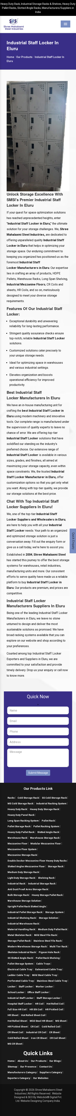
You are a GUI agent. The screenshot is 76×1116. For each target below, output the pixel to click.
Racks (11, 797)
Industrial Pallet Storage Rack (25, 912)
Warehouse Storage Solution (24, 900)
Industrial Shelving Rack (22, 918)
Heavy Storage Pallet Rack (47, 895)
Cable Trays (43, 963)
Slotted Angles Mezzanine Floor (26, 866)
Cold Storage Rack (28, 797)
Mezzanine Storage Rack (22, 855)
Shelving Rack (46, 877)
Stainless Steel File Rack (47, 940)
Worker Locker (44, 986)
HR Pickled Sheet (17, 1026)
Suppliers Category (50, 1072)
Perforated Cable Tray (21, 980)
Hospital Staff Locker (20, 1003)
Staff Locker (26, 986)
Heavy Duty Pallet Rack (21, 832)
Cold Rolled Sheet (18, 1038)
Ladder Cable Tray (18, 975)
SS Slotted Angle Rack (20, 958)
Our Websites (40, 1078)
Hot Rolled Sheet (17, 1020)
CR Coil (34, 1026)
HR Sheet (13, 1015)
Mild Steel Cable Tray (44, 975)
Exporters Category (19, 1078)
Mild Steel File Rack (45, 935)
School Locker (16, 992)
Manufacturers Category (22, 1072)
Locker (12, 986)
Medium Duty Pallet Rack (52, 929)
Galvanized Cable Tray (48, 969)
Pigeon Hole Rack (49, 952)
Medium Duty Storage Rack (23, 872)
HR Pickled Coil (54, 1009)
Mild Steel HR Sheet (41, 1020)
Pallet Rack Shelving (48, 958)
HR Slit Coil (36, 1009)
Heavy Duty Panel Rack (21, 815)
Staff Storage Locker (49, 998)
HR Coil (39, 1003)
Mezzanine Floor (17, 843)
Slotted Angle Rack (48, 832)
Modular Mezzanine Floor (45, 843)
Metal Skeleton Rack (19, 935)
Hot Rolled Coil (55, 1003)
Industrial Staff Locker (21, 998)
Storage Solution (48, 918)
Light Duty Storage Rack (21, 877)
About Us (23, 1061)
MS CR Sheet (15, 1043)
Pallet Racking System (46, 826)
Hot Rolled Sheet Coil (33, 1015)
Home (11, 1061)
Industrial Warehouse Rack (23, 923)
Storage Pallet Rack (19, 940)
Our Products (38, 1061)
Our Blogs (55, 1061)
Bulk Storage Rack (18, 895)
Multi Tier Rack (58, 946)
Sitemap (12, 1066)
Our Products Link (38, 788)
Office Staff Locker (38, 992)
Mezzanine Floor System (22, 849)
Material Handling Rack (21, 929)
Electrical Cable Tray (20, 969)
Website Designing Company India (40, 1100)
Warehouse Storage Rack (44, 837)
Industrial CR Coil (36, 1032)
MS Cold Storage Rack (20, 803)
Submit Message (38, 772)
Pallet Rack (48, 820)
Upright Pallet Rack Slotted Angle (27, 906)
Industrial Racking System (51, 803)
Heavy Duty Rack (17, 809)
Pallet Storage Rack (19, 826)
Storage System (54, 912)
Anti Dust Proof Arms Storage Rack (28, 889)
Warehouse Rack (17, 837)
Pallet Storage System (20, 963)
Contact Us (45, 1066)
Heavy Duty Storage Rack (44, 809)
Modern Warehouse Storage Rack (27, 946)
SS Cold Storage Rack (54, 797)
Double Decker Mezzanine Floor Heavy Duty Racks (37, 860)
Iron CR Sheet (39, 1038)
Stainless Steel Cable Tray (52, 980)
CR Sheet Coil (15, 1032)
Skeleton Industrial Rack (22, 952)
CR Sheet (54, 1032)
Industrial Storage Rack (41, 883)
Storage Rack (55, 866)
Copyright (19, 1089)
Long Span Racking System (23, 820)
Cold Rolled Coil (51, 1026)
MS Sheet (60, 1020)
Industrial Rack (16, 883)
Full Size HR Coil (17, 1009)
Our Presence (28, 1066)
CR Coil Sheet (57, 1038)
